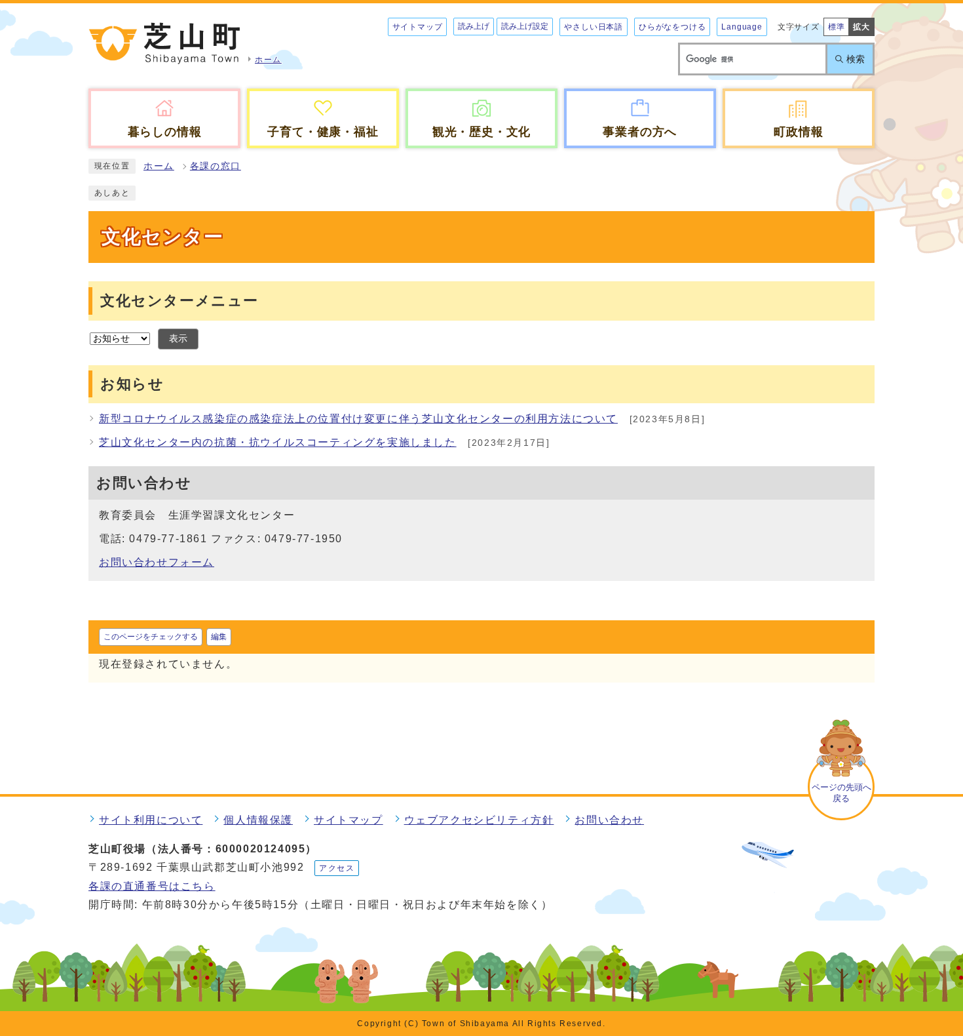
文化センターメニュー (179, 300)
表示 (178, 339)
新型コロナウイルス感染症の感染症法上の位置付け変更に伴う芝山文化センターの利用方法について (358, 418)
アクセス (336, 868)
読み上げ (473, 26)
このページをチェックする (151, 636)
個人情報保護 (258, 820)
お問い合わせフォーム (156, 562)
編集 (219, 636)
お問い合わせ (609, 820)
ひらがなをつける (672, 26)
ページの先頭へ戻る (841, 792)
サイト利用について (150, 820)
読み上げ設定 (524, 26)
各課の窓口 (215, 166)
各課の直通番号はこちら (152, 886)
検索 (855, 59)
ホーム (158, 166)
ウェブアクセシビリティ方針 (479, 820)
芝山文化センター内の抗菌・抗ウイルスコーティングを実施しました (278, 442)
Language (741, 26)
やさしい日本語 (593, 26)
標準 (836, 26)
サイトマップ (417, 26)
